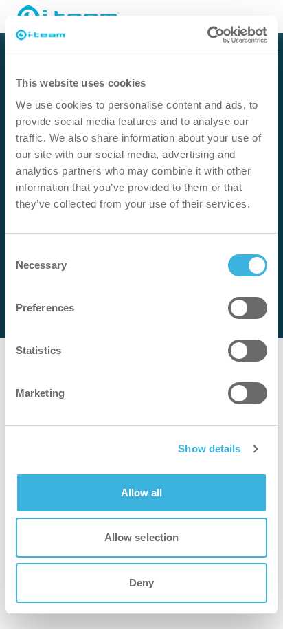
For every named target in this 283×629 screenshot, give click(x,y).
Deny (141, 582)
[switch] (247, 308)
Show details (209, 448)
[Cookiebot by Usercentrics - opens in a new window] (207, 35)
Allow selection (141, 537)
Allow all (142, 492)
